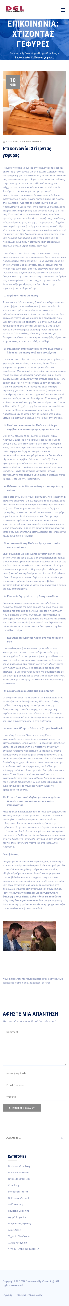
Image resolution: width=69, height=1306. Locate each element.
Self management (31, 141)
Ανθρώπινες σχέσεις (19, 1223)
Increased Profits (18, 1191)
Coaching (12, 141)
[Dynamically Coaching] (14, 9)
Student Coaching (18, 1210)
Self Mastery (15, 1204)
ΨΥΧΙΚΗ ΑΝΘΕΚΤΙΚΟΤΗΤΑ (23, 1249)
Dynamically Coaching (40, 1281)
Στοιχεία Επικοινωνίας (29, 1295)
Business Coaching (19, 1166)
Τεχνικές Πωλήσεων (19, 1236)
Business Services (18, 1172)
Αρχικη (8, 1295)
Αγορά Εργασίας (17, 1217)
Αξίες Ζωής (14, 1229)
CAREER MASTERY (19, 1178)
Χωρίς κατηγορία (17, 1242)
